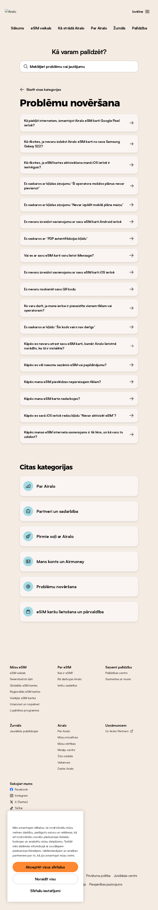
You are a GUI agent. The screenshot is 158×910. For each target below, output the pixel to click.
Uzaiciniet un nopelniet (25, 704)
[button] (147, 11)
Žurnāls (119, 28)
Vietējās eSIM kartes (23, 698)
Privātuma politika (98, 876)
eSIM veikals (41, 28)
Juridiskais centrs (125, 876)
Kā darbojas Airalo (69, 679)
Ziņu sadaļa (65, 756)
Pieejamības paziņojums (105, 884)
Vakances (64, 762)
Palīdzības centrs (116, 673)
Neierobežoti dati (21, 679)
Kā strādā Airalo (71, 28)
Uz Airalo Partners (116, 731)
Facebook (21, 789)
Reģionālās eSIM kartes (25, 691)
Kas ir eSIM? (65, 673)
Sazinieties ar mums (118, 679)
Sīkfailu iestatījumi (45, 890)
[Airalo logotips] (17, 11)
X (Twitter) (21, 802)
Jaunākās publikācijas (24, 731)
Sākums (17, 28)
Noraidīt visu (45, 879)
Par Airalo (99, 28)
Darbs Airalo (66, 768)
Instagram (21, 795)
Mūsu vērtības (67, 743)
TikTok (19, 808)
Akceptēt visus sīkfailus (45, 867)
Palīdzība (139, 28)
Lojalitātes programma (24, 710)
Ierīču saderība (67, 685)
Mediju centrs (66, 750)
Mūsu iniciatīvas (68, 737)
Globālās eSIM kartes (23, 685)
